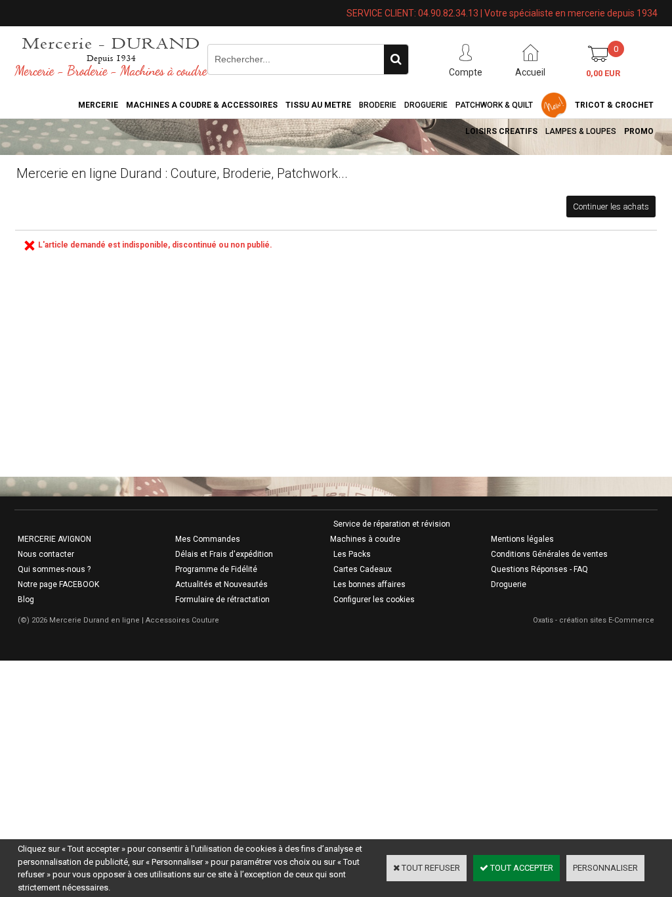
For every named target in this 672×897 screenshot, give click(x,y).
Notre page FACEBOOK (58, 584)
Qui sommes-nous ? (54, 569)
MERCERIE (98, 105)
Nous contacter (46, 554)
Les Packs (352, 554)
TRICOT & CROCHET (614, 105)
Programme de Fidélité (216, 569)
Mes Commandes (207, 539)
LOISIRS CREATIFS (501, 131)
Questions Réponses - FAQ (539, 569)
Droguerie (426, 105)
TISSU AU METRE (318, 105)
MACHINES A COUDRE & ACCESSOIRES (202, 105)
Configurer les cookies (374, 599)
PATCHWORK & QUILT (494, 105)
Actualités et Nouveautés (221, 584)
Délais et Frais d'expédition (224, 554)
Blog (26, 599)
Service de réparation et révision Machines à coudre (390, 531)
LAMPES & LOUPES (580, 131)
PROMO (639, 131)
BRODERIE (377, 105)
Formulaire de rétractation (222, 599)
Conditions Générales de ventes (549, 554)
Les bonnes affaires (369, 584)
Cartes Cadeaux (362, 569)
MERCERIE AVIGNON (54, 539)
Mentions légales (522, 539)
